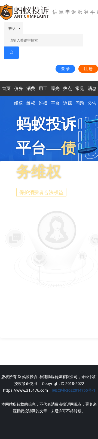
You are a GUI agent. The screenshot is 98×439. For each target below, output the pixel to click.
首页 (6, 88)
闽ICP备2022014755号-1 (73, 390)
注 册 (88, 68)
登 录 (65, 68)
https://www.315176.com (25, 390)
